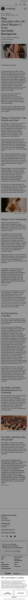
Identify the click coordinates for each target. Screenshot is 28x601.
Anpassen (14, 597)
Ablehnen (20, 593)
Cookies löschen (7, 599)
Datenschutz (21, 599)
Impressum (15, 599)
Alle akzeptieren (7, 593)
